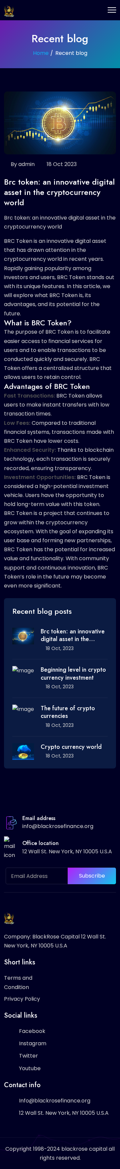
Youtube (30, 1068)
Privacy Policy (22, 999)
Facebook (32, 1031)
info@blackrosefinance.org (57, 826)
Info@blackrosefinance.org (54, 1100)
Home (41, 53)
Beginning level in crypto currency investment (73, 674)
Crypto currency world (71, 747)
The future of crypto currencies (68, 712)
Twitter (28, 1056)
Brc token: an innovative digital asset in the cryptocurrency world (73, 635)
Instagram (32, 1043)
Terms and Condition (18, 982)
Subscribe (92, 876)
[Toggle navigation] (112, 10)
